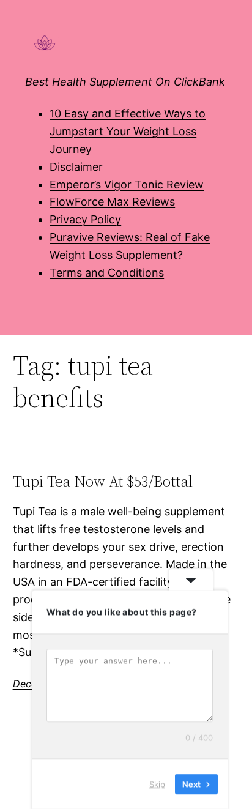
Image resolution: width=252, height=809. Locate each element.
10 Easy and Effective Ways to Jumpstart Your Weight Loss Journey (128, 131)
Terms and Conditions (107, 272)
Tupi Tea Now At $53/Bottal (103, 481)
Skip (157, 784)
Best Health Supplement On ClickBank (125, 81)
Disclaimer (76, 166)
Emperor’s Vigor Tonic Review (127, 184)
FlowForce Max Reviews (112, 201)
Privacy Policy (85, 219)
